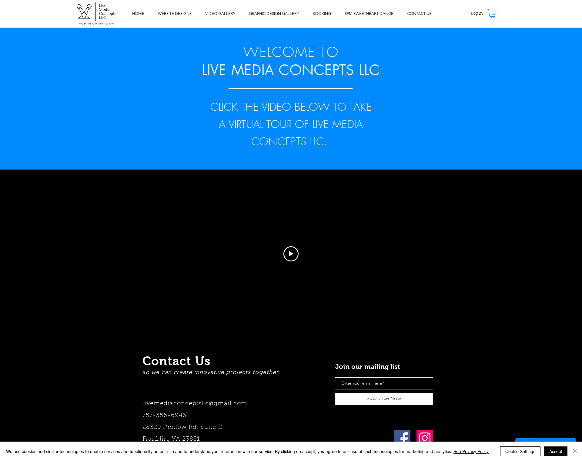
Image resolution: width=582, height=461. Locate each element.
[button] (492, 13)
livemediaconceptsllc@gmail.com (195, 404)
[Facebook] (402, 438)
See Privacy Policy (471, 451)
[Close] (574, 451)
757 (147, 415)
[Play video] (291, 253)
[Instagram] (424, 438)
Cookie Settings (520, 451)
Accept (555, 451)
